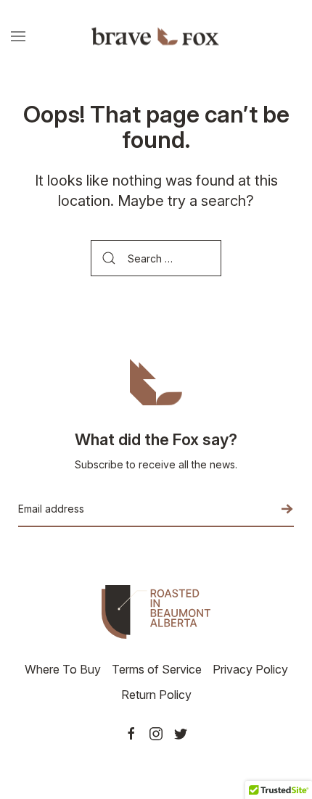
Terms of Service (157, 669)
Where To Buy (63, 669)
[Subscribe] (276, 509)
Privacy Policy (250, 669)
